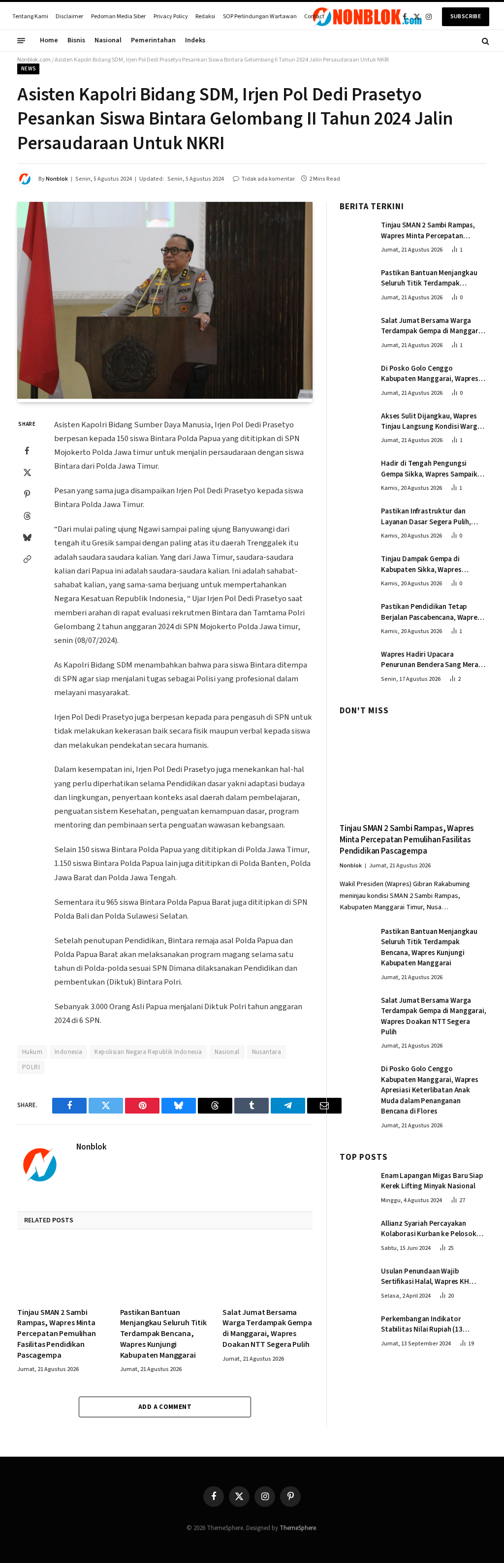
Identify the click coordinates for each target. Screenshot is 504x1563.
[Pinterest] (27, 494)
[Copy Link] (27, 559)
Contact (314, 16)
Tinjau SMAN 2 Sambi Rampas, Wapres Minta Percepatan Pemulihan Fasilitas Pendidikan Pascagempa (56, 1334)
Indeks (195, 40)
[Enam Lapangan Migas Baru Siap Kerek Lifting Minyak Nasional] (356, 1186)
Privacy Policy (171, 16)
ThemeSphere (298, 1528)
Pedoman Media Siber (118, 16)
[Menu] (21, 40)
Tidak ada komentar (268, 179)
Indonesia (69, 1052)
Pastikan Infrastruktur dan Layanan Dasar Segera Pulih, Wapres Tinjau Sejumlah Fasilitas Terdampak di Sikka (432, 516)
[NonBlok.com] (367, 17)
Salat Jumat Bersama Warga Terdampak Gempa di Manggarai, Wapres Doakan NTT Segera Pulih (267, 1329)
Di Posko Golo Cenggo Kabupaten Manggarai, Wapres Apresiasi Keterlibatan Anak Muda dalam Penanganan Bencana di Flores (429, 373)
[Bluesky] (27, 537)
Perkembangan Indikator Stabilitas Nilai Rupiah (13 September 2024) (422, 1324)
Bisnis (76, 40)
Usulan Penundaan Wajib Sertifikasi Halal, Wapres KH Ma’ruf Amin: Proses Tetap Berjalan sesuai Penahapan (425, 1276)
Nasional (108, 40)
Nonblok (57, 179)
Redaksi (205, 16)
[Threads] (27, 515)
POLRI (31, 1067)
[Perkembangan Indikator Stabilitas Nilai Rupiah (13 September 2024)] (356, 1329)
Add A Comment (164, 1407)
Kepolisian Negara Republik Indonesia (148, 1052)
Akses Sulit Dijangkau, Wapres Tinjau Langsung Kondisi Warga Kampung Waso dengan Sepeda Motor (431, 421)
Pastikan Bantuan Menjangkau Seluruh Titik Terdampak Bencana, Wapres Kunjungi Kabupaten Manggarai (163, 1334)
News (28, 68)
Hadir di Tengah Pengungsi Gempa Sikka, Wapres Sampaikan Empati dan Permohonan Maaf (433, 468)
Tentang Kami (30, 16)
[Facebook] (27, 450)
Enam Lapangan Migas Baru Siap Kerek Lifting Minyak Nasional (432, 1181)
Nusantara (267, 1052)
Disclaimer (69, 16)
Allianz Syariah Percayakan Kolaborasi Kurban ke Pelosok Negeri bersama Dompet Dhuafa (432, 1229)
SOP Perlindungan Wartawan (260, 16)
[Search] (484, 40)
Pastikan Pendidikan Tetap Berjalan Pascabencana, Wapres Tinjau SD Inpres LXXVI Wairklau (431, 612)
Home (49, 40)
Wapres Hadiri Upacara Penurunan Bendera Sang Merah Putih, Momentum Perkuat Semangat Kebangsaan (431, 659)
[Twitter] (27, 472)
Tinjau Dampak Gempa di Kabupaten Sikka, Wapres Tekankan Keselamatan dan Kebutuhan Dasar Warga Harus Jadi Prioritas (429, 564)
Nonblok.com (34, 60)
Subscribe (465, 16)
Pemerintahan (153, 40)
